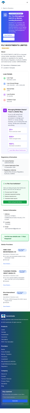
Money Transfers (6, 354)
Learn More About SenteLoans (17, 150)
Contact (3, 376)
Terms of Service (6, 379)
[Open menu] (27, 2)
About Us (4, 374)
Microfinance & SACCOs (8, 361)
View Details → (7, 263)
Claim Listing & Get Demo (15, 202)
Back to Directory (8, 8)
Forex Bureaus (5, 352)
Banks (3, 349)
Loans (3, 329)
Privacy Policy (5, 381)
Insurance (4, 337)
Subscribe (15, 400)
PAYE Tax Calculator (7, 342)
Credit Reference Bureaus (8, 364)
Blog (2, 386)
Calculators (4, 339)
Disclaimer (4, 383)
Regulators (4, 366)
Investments (4, 334)
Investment (4, 359)
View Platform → (8, 35)
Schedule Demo (9, 39)
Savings (3, 332)
